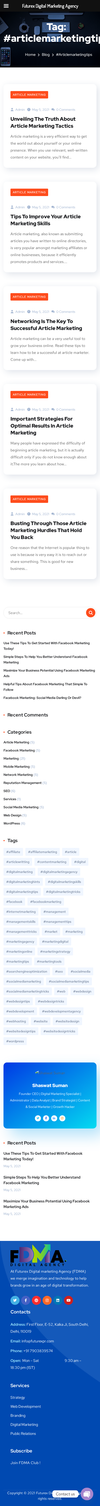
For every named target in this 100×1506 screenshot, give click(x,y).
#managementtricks (21, 931)
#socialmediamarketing (23, 981)
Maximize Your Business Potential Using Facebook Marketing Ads (49, 673)
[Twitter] (15, 1300)
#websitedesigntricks (59, 1031)
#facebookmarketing (45, 902)
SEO (6, 791)
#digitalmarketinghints (23, 882)
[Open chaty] (87, 1494)
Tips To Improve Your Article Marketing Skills (45, 220)
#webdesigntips (18, 1001)
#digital (80, 862)
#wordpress (15, 1041)
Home (30, 54)
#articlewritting (17, 862)
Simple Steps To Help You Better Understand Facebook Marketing (45, 659)
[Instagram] (47, 1300)
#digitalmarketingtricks (63, 892)
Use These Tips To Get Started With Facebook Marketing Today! (46, 646)
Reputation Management (22, 783)
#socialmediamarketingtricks (27, 991)
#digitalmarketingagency (58, 872)
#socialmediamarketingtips (69, 981)
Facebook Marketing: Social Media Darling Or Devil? (42, 698)
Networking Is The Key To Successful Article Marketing (46, 325)
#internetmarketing (21, 912)
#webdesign (82, 991)
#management (54, 912)
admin (20, 110)
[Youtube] (68, 1300)
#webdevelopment (20, 1011)
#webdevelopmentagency (61, 1011)
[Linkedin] (57, 1300)
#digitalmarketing (19, 872)
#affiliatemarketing (42, 852)
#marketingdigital (55, 941)
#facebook (14, 902)
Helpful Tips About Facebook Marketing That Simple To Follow (45, 687)
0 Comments (65, 110)
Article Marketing (29, 95)
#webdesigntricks (51, 1001)
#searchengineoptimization (26, 971)
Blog (46, 54)
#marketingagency (20, 941)
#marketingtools (49, 961)
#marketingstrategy (55, 951)
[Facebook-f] (25, 1300)
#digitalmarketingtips (22, 892)
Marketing (11, 758)
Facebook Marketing (19, 750)
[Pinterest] (36, 1300)
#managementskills (21, 921)
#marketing (74, 931)
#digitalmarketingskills (64, 882)
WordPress (11, 823)
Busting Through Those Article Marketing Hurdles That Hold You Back (48, 530)
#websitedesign (67, 1021)
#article (71, 852)
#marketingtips (17, 961)
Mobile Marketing (16, 766)
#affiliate (13, 852)
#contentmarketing (51, 862)
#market (51, 931)
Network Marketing (18, 775)
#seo (59, 971)
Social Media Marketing (21, 807)
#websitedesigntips (21, 1031)
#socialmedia (80, 971)
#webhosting (16, 1021)
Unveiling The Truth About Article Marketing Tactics (43, 122)
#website (41, 1021)
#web (61, 991)
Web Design (12, 815)
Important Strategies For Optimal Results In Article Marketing (41, 425)
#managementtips (57, 921)
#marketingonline (19, 951)
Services (9, 799)
